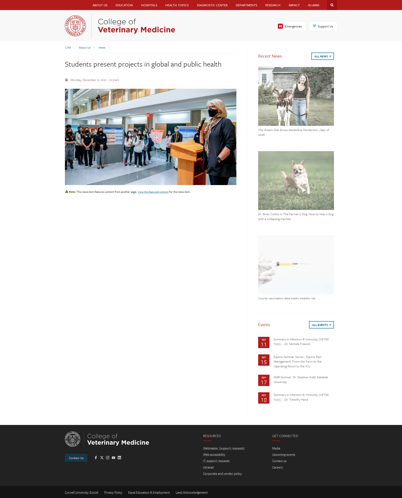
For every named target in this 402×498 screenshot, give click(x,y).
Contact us (279, 460)
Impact (294, 5)
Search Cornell (332, 5)
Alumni (313, 5)
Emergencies (293, 26)
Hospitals (149, 5)
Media (276, 448)
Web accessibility (214, 454)
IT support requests (216, 460)
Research (272, 5)
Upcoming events (283, 454)
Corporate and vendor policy (222, 473)
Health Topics (177, 5)
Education (124, 5)
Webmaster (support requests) (224, 448)
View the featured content (153, 192)
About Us (100, 5)
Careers (277, 467)
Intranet (208, 467)
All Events (320, 325)
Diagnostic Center (212, 5)
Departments (246, 5)
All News (321, 56)
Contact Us (76, 458)
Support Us (325, 26)
